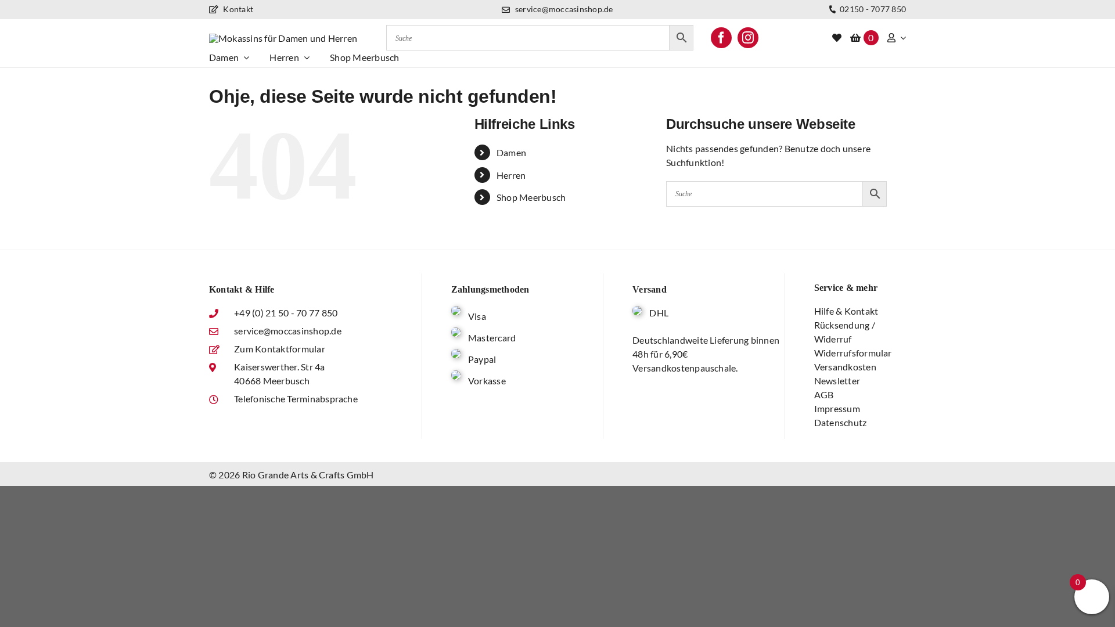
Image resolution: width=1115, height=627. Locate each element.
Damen (511, 152)
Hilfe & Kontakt (846, 310)
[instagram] (748, 37)
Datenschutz (840, 422)
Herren (511, 175)
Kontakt (237, 9)
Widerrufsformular (853, 352)
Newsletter (837, 380)
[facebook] (721, 37)
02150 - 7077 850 (872, 9)
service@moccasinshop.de (563, 9)
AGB (824, 394)
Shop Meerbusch (531, 197)
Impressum (837, 408)
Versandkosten (845, 366)
